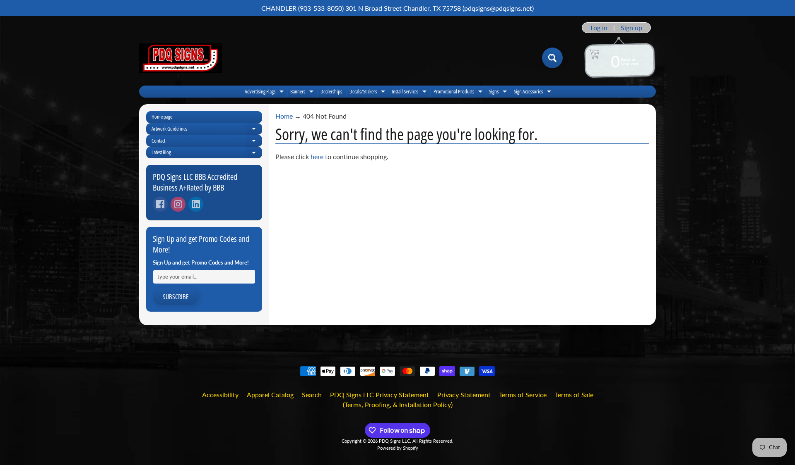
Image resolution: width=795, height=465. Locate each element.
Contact (207, 142)
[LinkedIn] (195, 204)
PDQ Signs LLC (394, 441)
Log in (598, 27)
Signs (499, 92)
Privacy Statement (464, 394)
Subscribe (175, 296)
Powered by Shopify (397, 448)
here (317, 156)
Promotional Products (459, 92)
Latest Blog (207, 153)
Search (312, 394)
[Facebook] (160, 204)
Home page (162, 116)
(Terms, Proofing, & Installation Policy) (398, 404)
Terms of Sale (574, 394)
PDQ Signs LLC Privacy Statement (379, 394)
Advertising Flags (265, 92)
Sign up (631, 27)
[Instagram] (178, 204)
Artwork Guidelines (207, 130)
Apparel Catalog (270, 394)
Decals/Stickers (368, 92)
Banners (303, 92)
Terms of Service (523, 394)
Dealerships (331, 91)
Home (284, 116)
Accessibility (220, 394)
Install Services (410, 92)
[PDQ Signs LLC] (180, 58)
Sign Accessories (533, 92)
